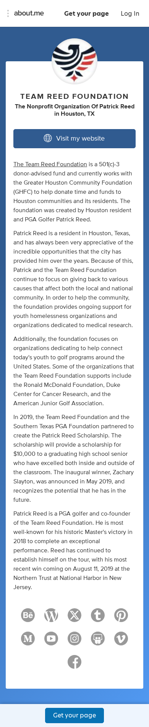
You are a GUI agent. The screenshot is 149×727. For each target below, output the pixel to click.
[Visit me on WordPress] (51, 618)
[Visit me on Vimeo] (121, 642)
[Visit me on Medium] (28, 642)
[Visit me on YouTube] (51, 642)
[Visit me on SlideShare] (98, 642)
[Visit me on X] (74, 618)
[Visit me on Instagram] (74, 642)
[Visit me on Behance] (28, 618)
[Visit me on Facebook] (74, 665)
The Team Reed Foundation (50, 164)
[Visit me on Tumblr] (98, 618)
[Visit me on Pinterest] (121, 618)
